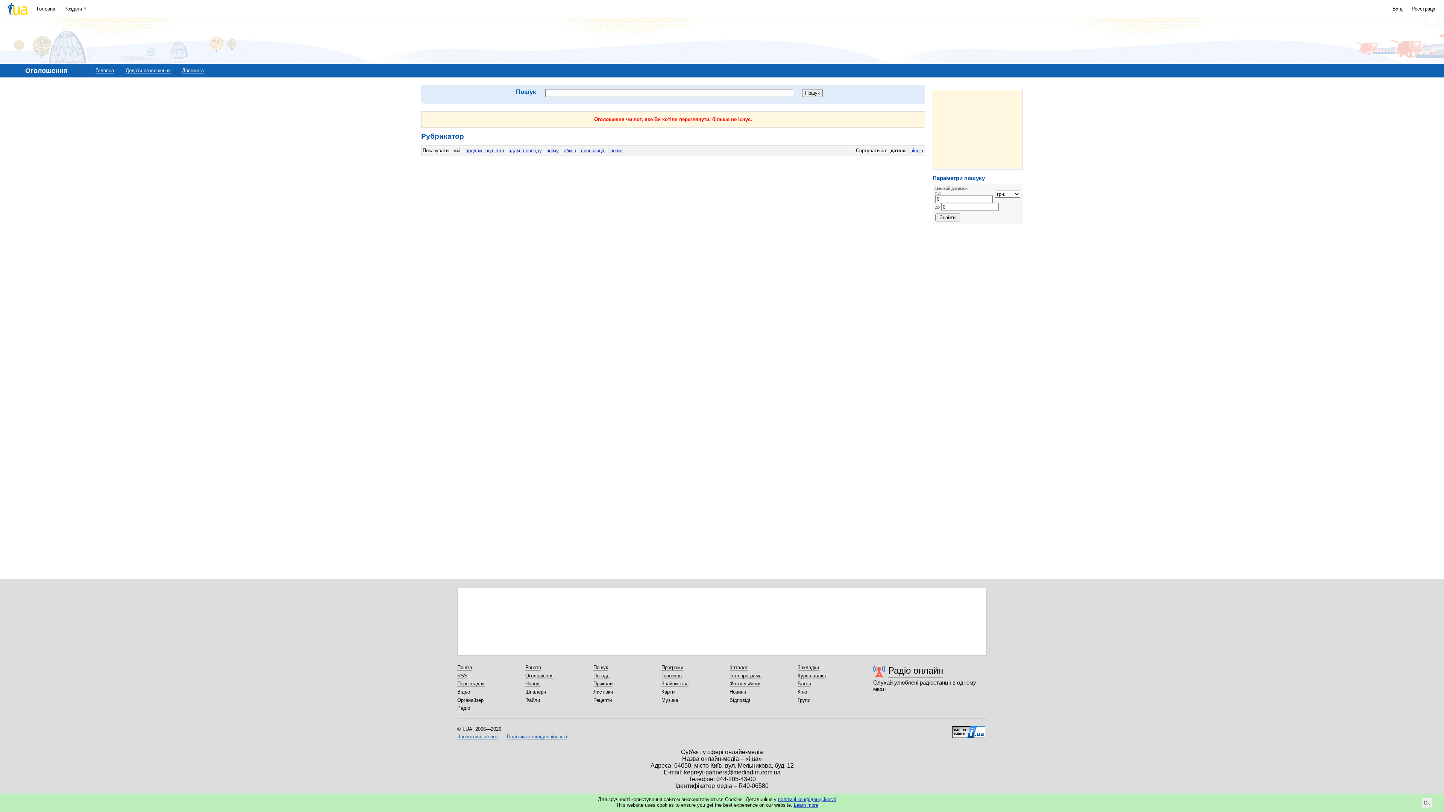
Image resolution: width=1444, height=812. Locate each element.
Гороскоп (671, 676)
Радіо (463, 708)
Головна (46, 9)
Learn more (806, 805)
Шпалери (535, 692)
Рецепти (602, 700)
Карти (668, 692)
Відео (463, 692)
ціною (916, 150)
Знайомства (675, 683)
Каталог (739, 667)
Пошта (464, 667)
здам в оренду (525, 150)
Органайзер (470, 700)
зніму (553, 150)
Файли (532, 700)
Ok (1427, 803)
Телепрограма (745, 676)
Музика (669, 700)
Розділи (73, 9)
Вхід (1397, 9)
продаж (474, 150)
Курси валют (812, 676)
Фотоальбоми (745, 683)
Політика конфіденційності (537, 736)
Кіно (802, 692)
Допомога (193, 70)
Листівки (603, 692)
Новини (738, 692)
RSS (462, 676)
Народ (532, 683)
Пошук (600, 667)
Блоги (804, 683)
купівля (495, 150)
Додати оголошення (148, 70)
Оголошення (539, 676)
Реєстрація (1424, 9)
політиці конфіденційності (807, 799)
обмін (570, 150)
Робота (533, 667)
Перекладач (471, 683)
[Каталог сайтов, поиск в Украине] (968, 729)
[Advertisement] (977, 129)
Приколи (603, 683)
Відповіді (740, 700)
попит (616, 150)
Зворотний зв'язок (477, 736)
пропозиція (593, 150)
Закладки (808, 667)
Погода (601, 676)
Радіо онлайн (915, 670)
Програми (672, 667)
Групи (804, 700)
